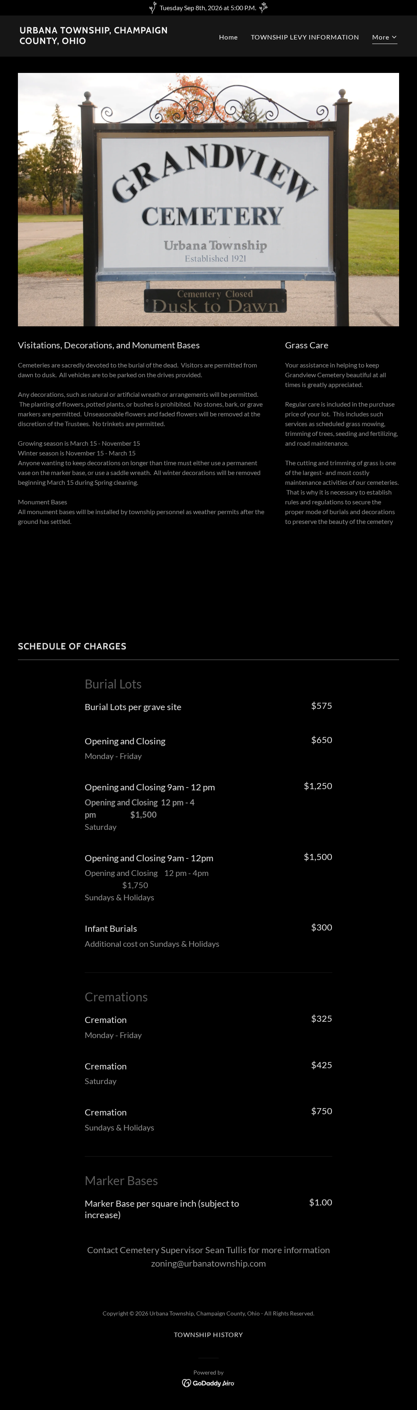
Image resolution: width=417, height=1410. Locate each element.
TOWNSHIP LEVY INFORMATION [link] (305, 37)
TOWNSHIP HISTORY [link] (208, 1334)
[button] (384, 38)
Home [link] (228, 37)
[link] (111, 41)
